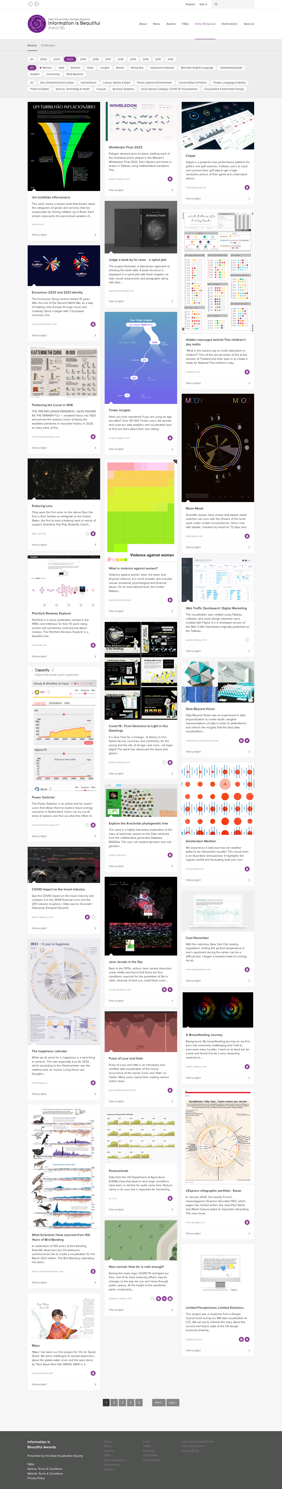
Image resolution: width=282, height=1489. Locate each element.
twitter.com (38, 224)
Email (146, 1441)
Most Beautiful (74, 74)
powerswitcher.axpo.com (45, 824)
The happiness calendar (49, 1051)
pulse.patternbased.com (122, 1090)
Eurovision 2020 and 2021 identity (57, 292)
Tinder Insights (120, 410)
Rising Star (137, 67)
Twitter (30, 3)
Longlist (104, 67)
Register (190, 4)
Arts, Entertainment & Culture (57, 82)
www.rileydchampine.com (46, 436)
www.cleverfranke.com (44, 324)
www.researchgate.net (121, 290)
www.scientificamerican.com (47, 1271)
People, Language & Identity (229, 82)
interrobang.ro (40, 1082)
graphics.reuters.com (120, 1298)
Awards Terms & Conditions (45, 1469)
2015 (133, 59)
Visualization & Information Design (224, 89)
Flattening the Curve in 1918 (52, 405)
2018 (95, 59)
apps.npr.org (39, 533)
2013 (158, 59)
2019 (83, 59)
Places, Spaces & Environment (154, 82)
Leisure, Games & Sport (116, 82)
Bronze (120, 67)
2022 (70, 59)
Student (34, 74)
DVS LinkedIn (151, 1460)
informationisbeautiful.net (198, 1441)
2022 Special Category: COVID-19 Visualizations (169, 89)
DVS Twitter (150, 1455)
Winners (47, 67)
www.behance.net (196, 187)
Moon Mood (194, 508)
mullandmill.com (195, 868)
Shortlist (75, 67)
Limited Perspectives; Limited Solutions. (215, 1308)
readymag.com (194, 1339)
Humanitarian (88, 82)
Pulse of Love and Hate (126, 1058)
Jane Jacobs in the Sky (126, 962)
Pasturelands (118, 1171)
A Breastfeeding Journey (204, 1035)
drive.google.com (195, 1222)
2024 (43, 59)
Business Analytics (123, 89)
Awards (171, 24)
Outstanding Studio (231, 67)
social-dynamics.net (120, 989)
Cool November (197, 938)
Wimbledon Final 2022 (125, 147)
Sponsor (249, 24)
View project (39, 234)
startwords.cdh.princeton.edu (202, 740)
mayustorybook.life (42, 1373)
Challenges (48, 45)
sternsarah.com (194, 536)
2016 (120, 59)
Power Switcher (43, 797)
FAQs (185, 24)
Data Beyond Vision (200, 709)
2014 (145, 59)
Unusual (101, 89)
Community (53, 74)
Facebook (36, 3)
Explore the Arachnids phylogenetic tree (138, 823)
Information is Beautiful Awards (64, 23)
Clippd (190, 156)
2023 (56, 59)
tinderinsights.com (119, 438)
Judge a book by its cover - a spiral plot (137, 260)
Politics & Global (39, 89)
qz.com (113, 1198)
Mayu (36, 1345)
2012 (170, 59)
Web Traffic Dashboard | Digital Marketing (216, 608)
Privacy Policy (36, 1478)
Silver (90, 67)
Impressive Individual (162, 67)
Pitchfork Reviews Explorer (51, 613)
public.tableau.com (119, 179)
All (31, 59)
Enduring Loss (42, 506)
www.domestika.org (120, 600)
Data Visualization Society (66, 1456)
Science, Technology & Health (73, 89)
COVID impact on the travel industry (58, 889)
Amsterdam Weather (201, 841)
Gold (61, 67)
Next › (159, 1402)
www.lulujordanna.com (198, 969)
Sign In (203, 4)
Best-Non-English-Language (197, 67)
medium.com (193, 371)
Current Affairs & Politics (193, 82)
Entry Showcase (205, 24)
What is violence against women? (133, 568)
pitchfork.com (39, 645)
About (143, 24)
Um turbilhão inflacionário (51, 197)
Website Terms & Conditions (45, 1473)
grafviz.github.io (118, 855)
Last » (173, 1402)
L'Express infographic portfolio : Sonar (214, 1191)
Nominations (230, 24)
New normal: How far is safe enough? (136, 1267)
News (156, 24)
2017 (108, 59)
